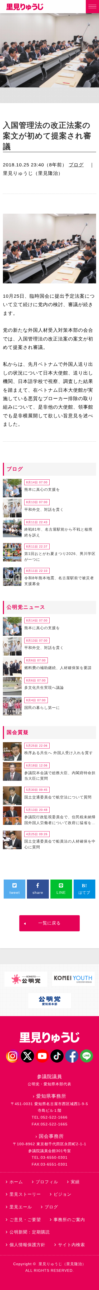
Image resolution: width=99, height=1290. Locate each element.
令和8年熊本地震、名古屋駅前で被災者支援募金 (59, 581)
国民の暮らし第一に (42, 707)
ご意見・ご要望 (25, 1219)
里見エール (21, 1207)
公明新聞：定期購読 (30, 1232)
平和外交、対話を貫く (44, 509)
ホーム (16, 1182)
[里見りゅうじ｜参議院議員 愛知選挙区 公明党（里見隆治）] (24, 8)
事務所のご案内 (69, 1219)
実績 (75, 1182)
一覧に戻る (49, 923)
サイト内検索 (71, 1244)
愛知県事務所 (51, 1096)
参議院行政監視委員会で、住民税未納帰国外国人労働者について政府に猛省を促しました (60, 820)
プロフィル (47, 1182)
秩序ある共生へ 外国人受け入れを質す (58, 753)
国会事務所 (51, 1136)
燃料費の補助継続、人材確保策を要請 (58, 668)
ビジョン (63, 1194)
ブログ (76, 164)
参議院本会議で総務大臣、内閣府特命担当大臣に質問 (60, 776)
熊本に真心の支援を (42, 489)
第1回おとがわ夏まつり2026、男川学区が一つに (60, 556)
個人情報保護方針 (27, 1244)
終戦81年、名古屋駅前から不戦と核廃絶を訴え (58, 532)
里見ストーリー (25, 1194)
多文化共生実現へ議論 (44, 687)
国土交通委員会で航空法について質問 (58, 797)
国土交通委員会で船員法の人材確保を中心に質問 (60, 844)
